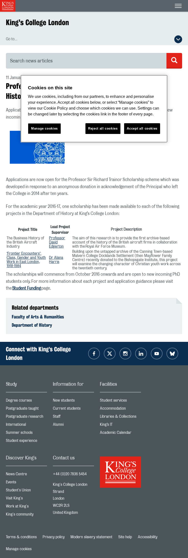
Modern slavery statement (91, 537)
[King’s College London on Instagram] (125, 353)
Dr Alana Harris (56, 260)
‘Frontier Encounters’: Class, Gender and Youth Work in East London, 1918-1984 (26, 260)
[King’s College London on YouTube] (157, 353)
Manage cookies (19, 549)
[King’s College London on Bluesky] (172, 353)
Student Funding (26, 288)
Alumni (73, 426)
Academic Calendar (120, 434)
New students (73, 401)
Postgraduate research (26, 418)
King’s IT (120, 426)
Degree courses (26, 401)
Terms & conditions (21, 537)
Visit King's (26, 499)
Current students (73, 409)
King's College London (37, 22)
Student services (120, 401)
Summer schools (26, 434)
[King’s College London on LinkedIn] (141, 353)
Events (26, 483)
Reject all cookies (103, 128)
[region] (94, 108)
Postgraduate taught (26, 409)
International (26, 426)
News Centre (26, 475)
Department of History (32, 325)
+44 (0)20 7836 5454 (70, 474)
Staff (73, 418)
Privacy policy (54, 537)
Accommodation (120, 409)
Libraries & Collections (120, 418)
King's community (26, 515)
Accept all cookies (142, 128)
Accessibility (147, 537)
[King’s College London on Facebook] (94, 353)
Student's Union (26, 491)
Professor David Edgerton (57, 242)
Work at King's (26, 507)
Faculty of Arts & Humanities (38, 317)
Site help (125, 537)
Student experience (26, 442)
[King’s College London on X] (110, 353)
